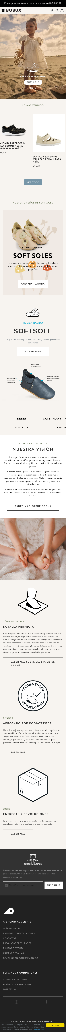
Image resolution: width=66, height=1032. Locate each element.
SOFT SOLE (33, 82)
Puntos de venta (13, 948)
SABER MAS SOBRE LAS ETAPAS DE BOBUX (33, 663)
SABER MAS (33, 351)
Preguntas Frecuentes (17, 943)
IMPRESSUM (9, 989)
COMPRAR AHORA (33, 283)
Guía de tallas (11, 928)
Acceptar (55, 1025)
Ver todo (33, 182)
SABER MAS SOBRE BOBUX (33, 506)
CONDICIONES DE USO (15, 979)
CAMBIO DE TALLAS (13, 953)
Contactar (9, 938)
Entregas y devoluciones (19, 933)
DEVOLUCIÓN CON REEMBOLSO (20, 958)
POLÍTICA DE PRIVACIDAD (17, 984)
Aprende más (39, 1029)
